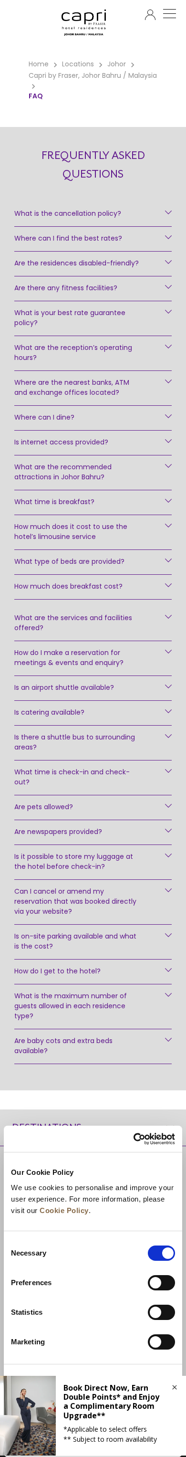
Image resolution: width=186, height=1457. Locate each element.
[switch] (161, 1282)
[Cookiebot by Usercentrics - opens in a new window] (134, 1139)
